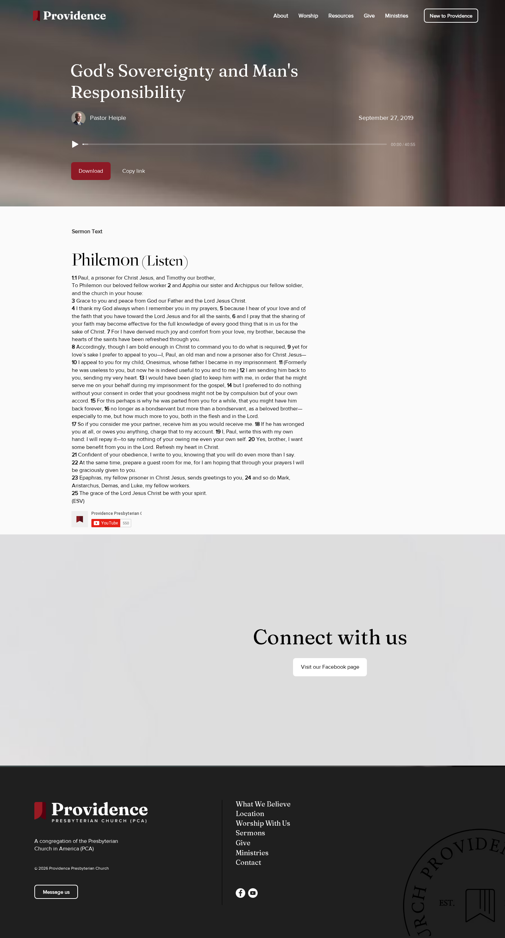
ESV (78, 501)
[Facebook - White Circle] (240, 893)
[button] (280, 16)
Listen (165, 261)
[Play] (75, 144)
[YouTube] (253, 893)
